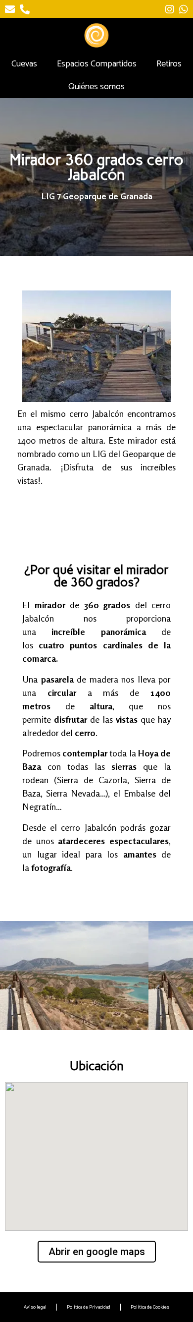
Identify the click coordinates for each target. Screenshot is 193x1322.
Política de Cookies (150, 1307)
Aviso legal (35, 1307)
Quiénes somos (96, 86)
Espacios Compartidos (97, 64)
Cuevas (24, 64)
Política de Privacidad (88, 1307)
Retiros (169, 64)
